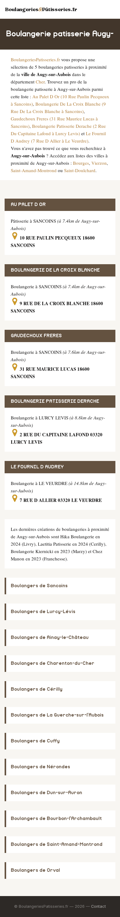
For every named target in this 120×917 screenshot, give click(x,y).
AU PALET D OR (28, 204)
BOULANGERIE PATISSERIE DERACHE (55, 401)
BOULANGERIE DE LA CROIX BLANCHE (55, 270)
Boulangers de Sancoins (39, 586)
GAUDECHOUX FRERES (36, 335)
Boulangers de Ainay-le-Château (50, 637)
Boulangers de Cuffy (35, 741)
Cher (40, 82)
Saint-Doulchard (79, 170)
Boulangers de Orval (35, 870)
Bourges (81, 163)
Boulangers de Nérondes (40, 767)
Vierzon (99, 163)
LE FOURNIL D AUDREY (37, 467)
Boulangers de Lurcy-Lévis (43, 611)
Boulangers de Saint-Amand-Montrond (56, 844)
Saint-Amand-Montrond (34, 170)
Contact (98, 906)
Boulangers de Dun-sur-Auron (46, 792)
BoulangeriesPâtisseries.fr (41, 9)
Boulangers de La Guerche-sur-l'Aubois (57, 715)
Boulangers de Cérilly (36, 689)
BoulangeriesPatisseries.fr (35, 59)
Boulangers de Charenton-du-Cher (52, 663)
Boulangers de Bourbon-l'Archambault (56, 818)
